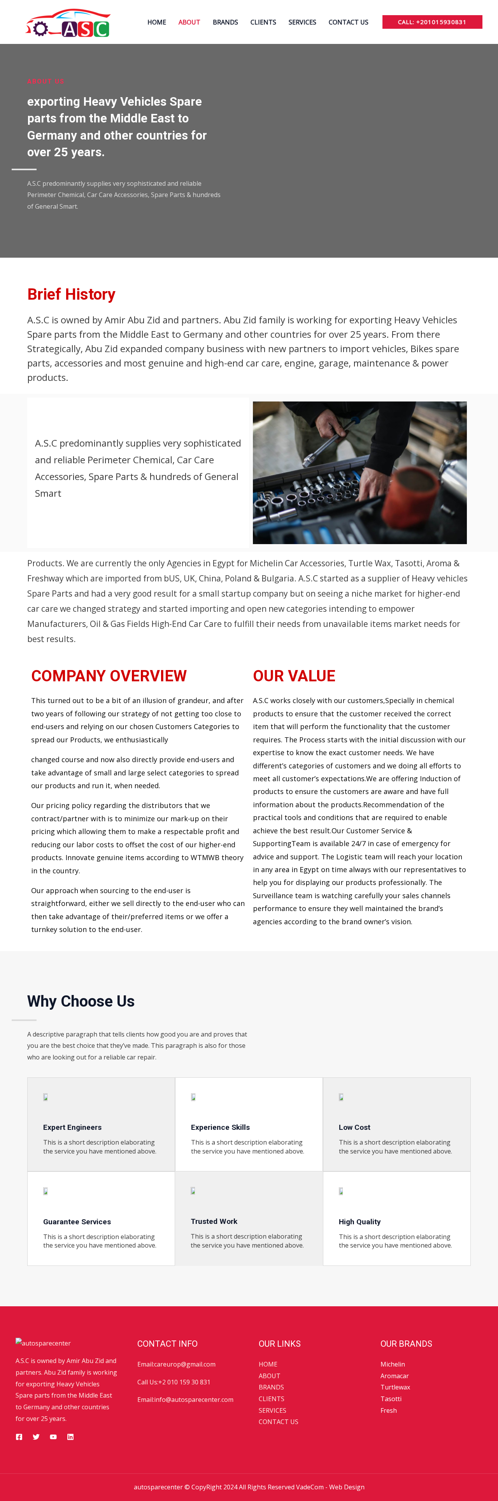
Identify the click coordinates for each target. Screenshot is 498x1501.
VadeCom (310, 1487)
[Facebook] (19, 1436)
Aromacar (395, 1376)
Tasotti (391, 1399)
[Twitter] (36, 1436)
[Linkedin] (70, 1436)
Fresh (389, 1410)
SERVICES (302, 22)
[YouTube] (53, 1436)
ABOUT (189, 22)
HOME (156, 22)
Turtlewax (395, 1387)
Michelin (393, 1364)
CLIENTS (263, 22)
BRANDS (225, 22)
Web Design (347, 1487)
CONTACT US (348, 22)
